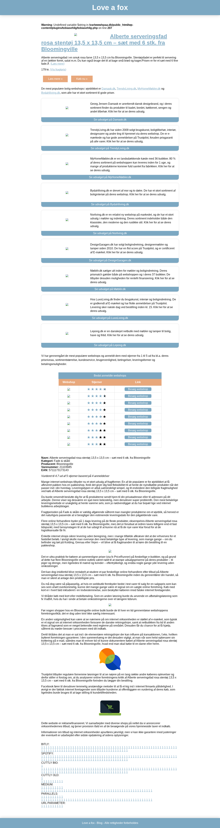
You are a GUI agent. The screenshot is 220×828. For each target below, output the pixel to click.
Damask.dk (108, 88)
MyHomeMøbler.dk (149, 88)
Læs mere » (55, 78)
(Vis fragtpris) (58, 69)
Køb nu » (81, 78)
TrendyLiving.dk (126, 88)
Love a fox (110, 7)
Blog (99, 822)
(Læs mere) (57, 63)
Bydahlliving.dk (50, 92)
